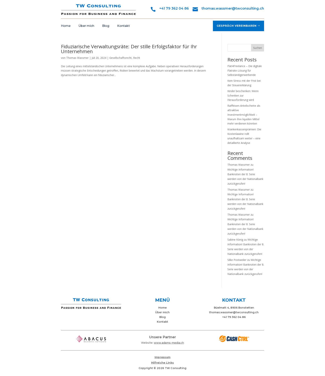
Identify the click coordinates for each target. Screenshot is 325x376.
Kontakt (123, 26)
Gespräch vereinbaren (237, 25)
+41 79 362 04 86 (174, 8)
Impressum (163, 357)
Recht (136, 58)
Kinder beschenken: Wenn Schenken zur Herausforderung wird (243, 95)
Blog (105, 26)
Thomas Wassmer (77, 58)
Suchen (257, 48)
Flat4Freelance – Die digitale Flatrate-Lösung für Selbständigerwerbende (244, 70)
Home (66, 26)
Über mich (86, 26)
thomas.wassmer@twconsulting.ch (232, 8)
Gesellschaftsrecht (120, 58)
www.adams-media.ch (169, 342)
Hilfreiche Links (162, 362)
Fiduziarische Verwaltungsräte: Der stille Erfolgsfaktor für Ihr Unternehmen (129, 49)
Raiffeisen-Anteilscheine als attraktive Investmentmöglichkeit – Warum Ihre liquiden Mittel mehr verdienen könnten (243, 114)
